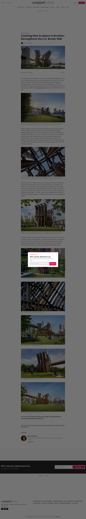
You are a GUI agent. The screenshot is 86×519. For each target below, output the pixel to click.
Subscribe (53, 263)
